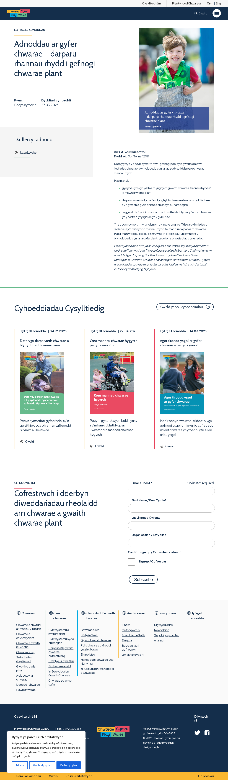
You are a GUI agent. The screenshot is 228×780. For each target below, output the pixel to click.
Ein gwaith (128, 640)
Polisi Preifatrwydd (79, 776)
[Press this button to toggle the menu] (217, 13)
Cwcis (53, 776)
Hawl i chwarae (26, 690)
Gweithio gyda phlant (25, 668)
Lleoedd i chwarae (28, 684)
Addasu (20, 765)
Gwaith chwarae (59, 615)
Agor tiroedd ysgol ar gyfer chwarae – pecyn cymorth (180, 343)
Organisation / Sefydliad (148, 535)
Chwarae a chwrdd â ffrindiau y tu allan (28, 627)
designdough (151, 747)
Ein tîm (126, 625)
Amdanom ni (136, 613)
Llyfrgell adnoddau (198, 615)
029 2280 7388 (72, 728)
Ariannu (159, 640)
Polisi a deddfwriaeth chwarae (100, 615)
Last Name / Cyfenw (145, 517)
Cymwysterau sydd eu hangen (61, 641)
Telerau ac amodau (27, 776)
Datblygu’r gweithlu (61, 661)
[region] (46, 752)
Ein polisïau (88, 654)
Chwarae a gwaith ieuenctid (28, 645)
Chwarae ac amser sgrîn (60, 682)
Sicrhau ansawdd (59, 666)
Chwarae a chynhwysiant (25, 636)
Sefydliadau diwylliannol (24, 659)
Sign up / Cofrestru (152, 561)
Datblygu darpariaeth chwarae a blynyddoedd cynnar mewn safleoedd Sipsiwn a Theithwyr (44, 343)
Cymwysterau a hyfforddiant (58, 632)
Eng (218, 3)
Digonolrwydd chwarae (96, 640)
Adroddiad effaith (133, 635)
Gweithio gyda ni (133, 654)
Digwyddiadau (163, 625)
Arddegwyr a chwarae (24, 677)
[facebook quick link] (207, 732)
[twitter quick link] (197, 732)
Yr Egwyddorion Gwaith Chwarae (59, 673)
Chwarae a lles (90, 630)
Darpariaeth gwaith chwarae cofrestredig (60, 652)
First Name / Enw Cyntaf (148, 500)
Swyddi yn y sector (166, 635)
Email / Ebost (141, 483)
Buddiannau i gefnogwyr (130, 647)
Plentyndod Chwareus (186, 3)
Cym (210, 3)
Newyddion (167, 613)
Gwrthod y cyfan (42, 765)
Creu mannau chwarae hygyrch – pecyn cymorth (115, 343)
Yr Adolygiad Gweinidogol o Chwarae (97, 670)
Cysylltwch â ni (151, 3)
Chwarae (28, 613)
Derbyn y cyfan (68, 765)
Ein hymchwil (89, 635)
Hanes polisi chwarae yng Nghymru (97, 661)
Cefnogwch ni (131, 630)
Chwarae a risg (25, 652)
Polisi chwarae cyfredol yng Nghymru (96, 647)
